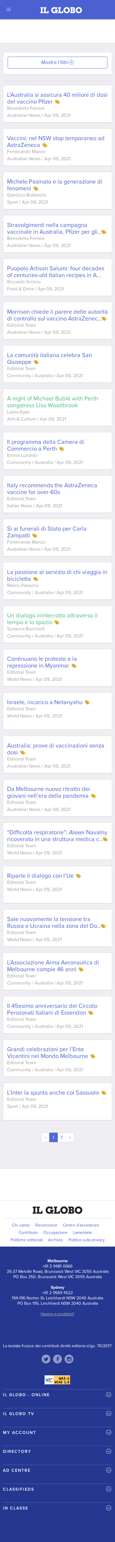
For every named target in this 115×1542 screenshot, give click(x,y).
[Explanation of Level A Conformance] (57, 1380)
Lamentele (82, 1232)
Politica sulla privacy (86, 1239)
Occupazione (55, 1232)
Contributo (28, 1232)
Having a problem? (57, 1314)
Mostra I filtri (54, 62)
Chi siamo (21, 1225)
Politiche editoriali (26, 1239)
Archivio (55, 1239)
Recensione (46, 1225)
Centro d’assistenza (81, 1225)
